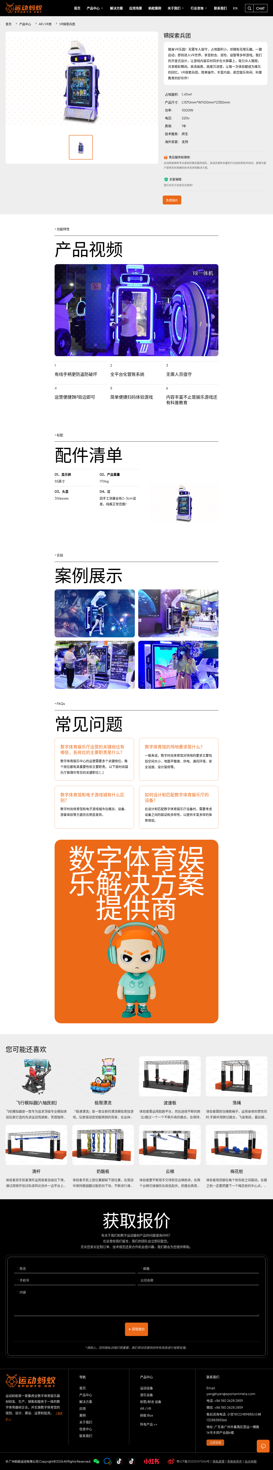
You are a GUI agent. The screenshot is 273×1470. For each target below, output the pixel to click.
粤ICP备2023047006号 (193, 1461)
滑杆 (36, 1156)
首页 (9, 24)
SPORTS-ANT (24, 8)
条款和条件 (234, 1461)
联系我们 (85, 1436)
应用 (82, 1408)
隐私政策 (219, 1461)
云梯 (170, 1156)
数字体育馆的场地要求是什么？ (178, 759)
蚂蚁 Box (146, 1415)
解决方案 (85, 1401)
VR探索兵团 (67, 24)
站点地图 (251, 1461)
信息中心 (85, 1429)
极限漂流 (103, 1088)
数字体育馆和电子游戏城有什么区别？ (94, 807)
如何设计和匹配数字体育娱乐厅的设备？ (178, 807)
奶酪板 (103, 1156)
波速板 (170, 1088)
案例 (82, 1415)
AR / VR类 (45, 24)
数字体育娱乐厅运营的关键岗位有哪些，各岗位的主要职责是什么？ (94, 759)
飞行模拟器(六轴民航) (36, 1088)
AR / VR (145, 1408)
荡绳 (236, 1088)
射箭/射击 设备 (150, 1401)
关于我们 (85, 1422)
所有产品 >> (148, 1424)
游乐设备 (146, 1395)
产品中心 (25, 24)
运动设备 (146, 1388)
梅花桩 (236, 1156)
